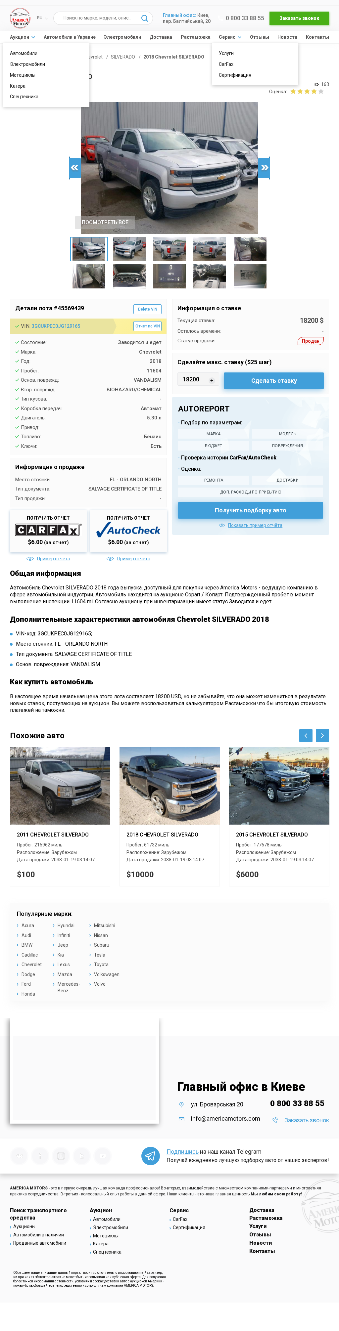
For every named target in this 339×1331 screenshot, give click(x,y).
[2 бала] (297, 91)
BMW (27, 945)
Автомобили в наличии (38, 1234)
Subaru (101, 945)
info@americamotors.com (225, 1118)
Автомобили (23, 53)
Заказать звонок (299, 18)
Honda (28, 994)
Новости (287, 37)
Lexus (64, 964)
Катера (17, 86)
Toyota (101, 964)
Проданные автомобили (39, 1243)
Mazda (65, 974)
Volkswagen (107, 974)
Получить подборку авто (250, 510)
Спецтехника (24, 96)
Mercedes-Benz (69, 987)
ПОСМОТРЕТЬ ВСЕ (105, 222)
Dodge (28, 974)
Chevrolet (32, 964)
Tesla (99, 955)
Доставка (161, 37)
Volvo (100, 984)
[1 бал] (293, 91)
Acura (28, 925)
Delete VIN (147, 309)
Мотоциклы (22, 75)
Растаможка (196, 37)
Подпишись (183, 1151)
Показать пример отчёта (255, 525)
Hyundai (66, 925)
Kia (61, 955)
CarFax (226, 64)
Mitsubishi (104, 925)
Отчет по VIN (147, 326)
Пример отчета (53, 558)
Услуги (226, 53)
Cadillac (30, 955)
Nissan (101, 935)
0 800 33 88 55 (245, 18)
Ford (26, 984)
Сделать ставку (274, 380)
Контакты (317, 37)
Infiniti (64, 935)
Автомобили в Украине (70, 37)
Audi (26, 935)
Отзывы (259, 37)
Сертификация (235, 75)
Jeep (63, 945)
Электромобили (27, 64)
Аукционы (24, 1226)
